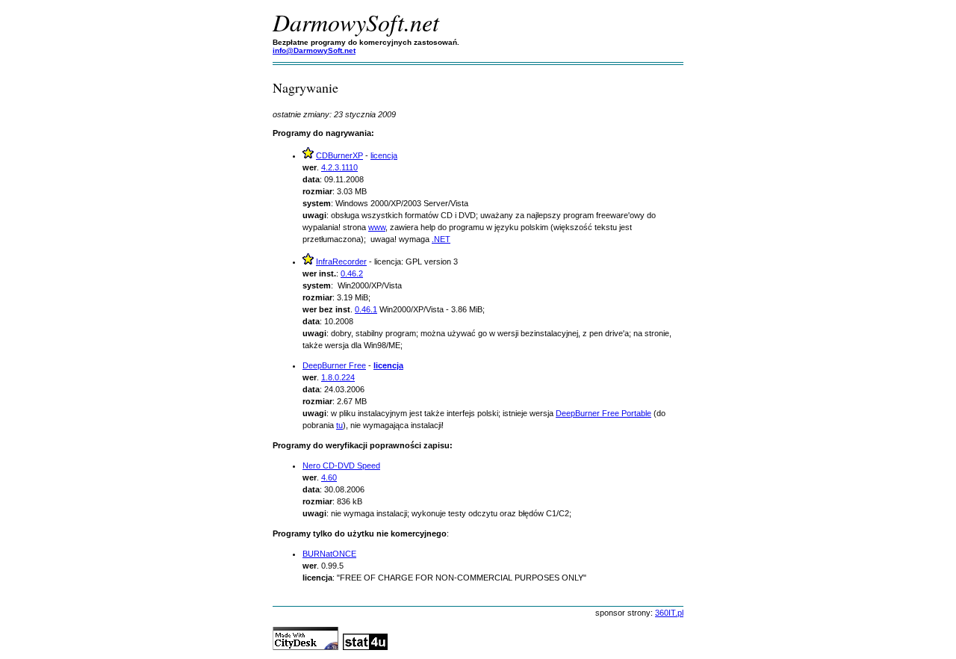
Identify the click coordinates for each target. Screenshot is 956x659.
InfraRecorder (341, 261)
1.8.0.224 (338, 377)
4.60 (329, 477)
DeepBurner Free (334, 365)
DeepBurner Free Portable (603, 413)
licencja (383, 155)
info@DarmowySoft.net (314, 50)
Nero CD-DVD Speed (341, 465)
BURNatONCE (329, 553)
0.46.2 (352, 273)
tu (339, 425)
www (376, 227)
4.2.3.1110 (339, 167)
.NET (441, 239)
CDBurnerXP (339, 155)
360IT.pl (669, 612)
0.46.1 (366, 309)
